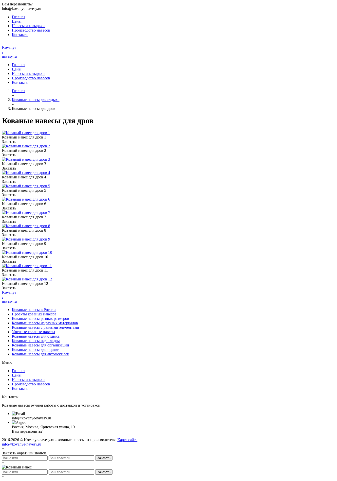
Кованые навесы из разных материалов (45, 323)
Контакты (20, 35)
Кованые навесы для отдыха (35, 100)
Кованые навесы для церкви (35, 349)
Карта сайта (127, 440)
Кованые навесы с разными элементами (45, 327)
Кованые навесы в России (34, 310)
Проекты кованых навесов (34, 314)
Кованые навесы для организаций (40, 345)
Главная (18, 17)
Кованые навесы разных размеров (40, 318)
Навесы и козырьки (28, 26)
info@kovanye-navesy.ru (21, 444)
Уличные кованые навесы (33, 332)
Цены (16, 21)
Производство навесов (31, 30)
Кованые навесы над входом (36, 341)
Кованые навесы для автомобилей (40, 354)
